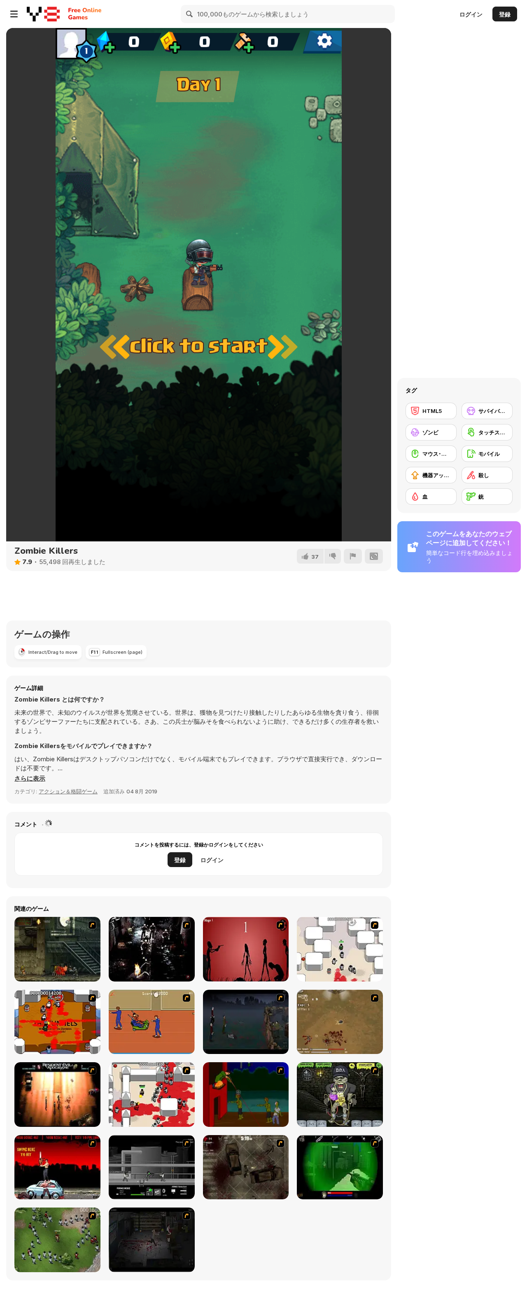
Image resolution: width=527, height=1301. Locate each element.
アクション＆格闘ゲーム (68, 791)
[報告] (353, 556)
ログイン (471, 14)
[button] (29, 778)
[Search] (190, 14)
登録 (505, 14)
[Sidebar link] (14, 14)
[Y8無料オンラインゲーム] (43, 14)
